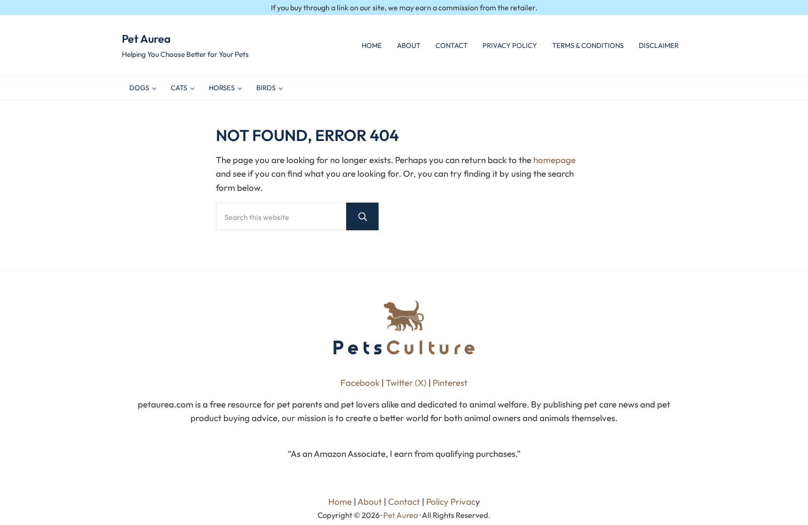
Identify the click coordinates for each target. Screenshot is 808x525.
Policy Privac (450, 501)
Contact (404, 501)
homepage (554, 159)
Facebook (360, 382)
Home (340, 501)
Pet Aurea (146, 38)
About (369, 501)
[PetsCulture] (404, 327)
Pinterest (450, 382)
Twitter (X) (407, 382)
